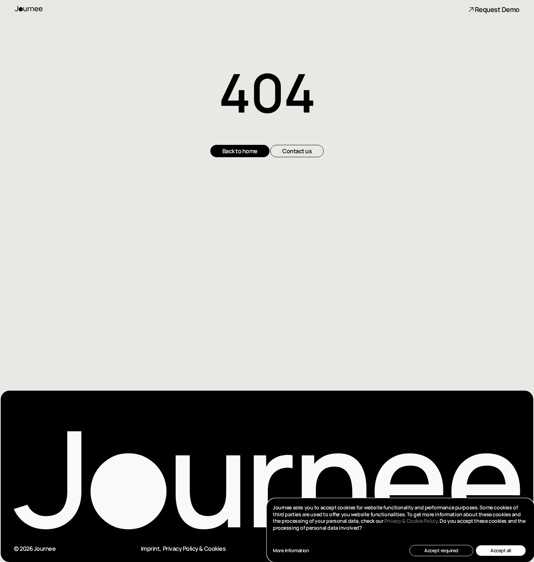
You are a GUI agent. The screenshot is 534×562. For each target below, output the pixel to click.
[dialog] (400, 530)
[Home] (36, 8)
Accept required (441, 550)
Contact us (297, 173)
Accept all (500, 550)
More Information (291, 550)
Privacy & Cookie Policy (410, 520)
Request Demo (497, 9)
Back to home (240, 173)
